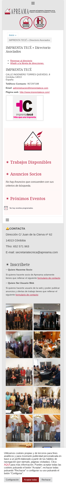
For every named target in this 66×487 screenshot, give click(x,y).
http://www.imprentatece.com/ (35, 92)
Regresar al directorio (21, 60)
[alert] (33, 208)
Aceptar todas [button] (30, 479)
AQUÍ (7, 464)
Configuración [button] (12, 479)
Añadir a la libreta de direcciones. (27, 63)
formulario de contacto (48, 278)
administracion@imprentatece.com (30, 88)
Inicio (12, 35)
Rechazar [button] (46, 479)
